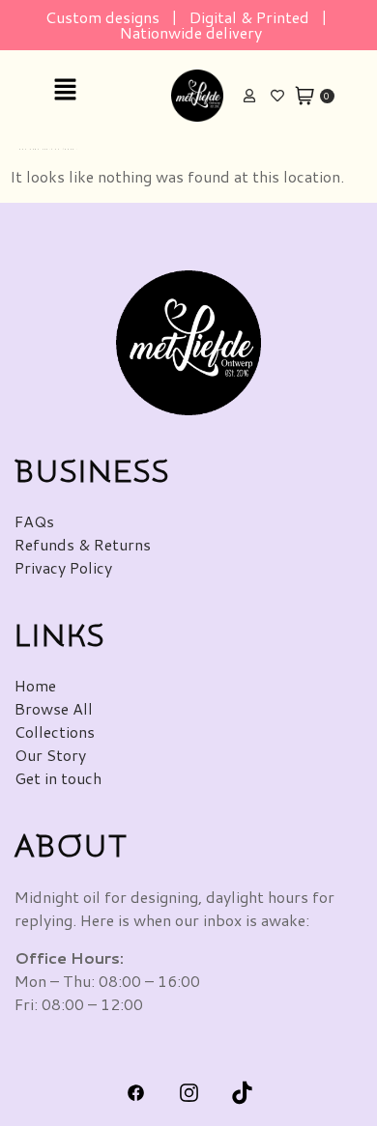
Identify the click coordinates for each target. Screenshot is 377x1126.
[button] (99, 90)
